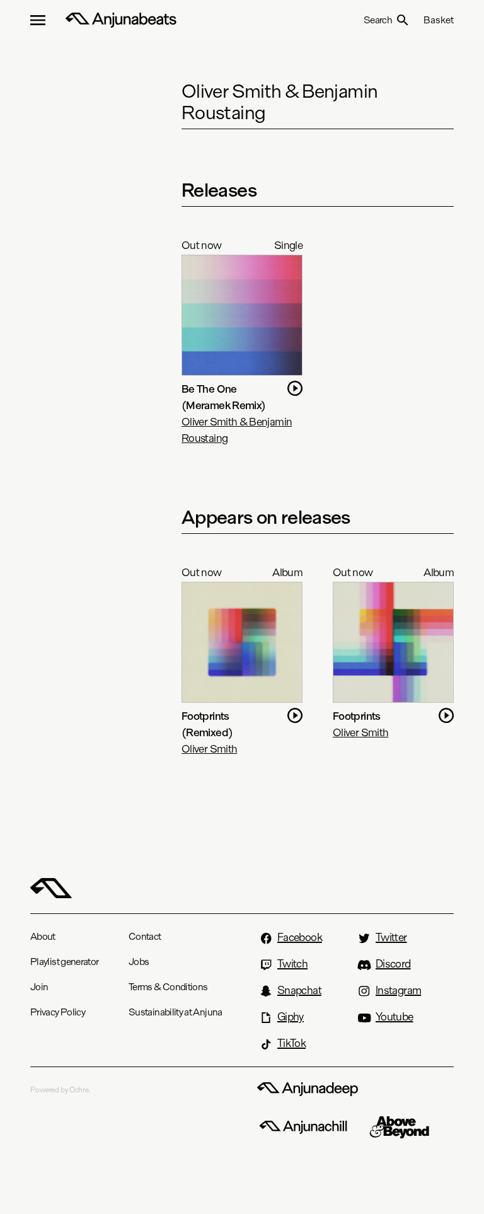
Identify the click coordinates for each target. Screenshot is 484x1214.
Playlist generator (64, 962)
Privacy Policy (57, 1012)
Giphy (290, 1017)
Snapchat (299, 990)
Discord (393, 964)
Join (39, 987)
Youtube (394, 1017)
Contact (145, 936)
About (42, 936)
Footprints (357, 715)
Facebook (299, 937)
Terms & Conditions (168, 987)
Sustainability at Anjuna (175, 1012)
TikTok (291, 1043)
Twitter (391, 937)
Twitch (292, 964)
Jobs (139, 962)
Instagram (398, 990)
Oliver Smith (209, 748)
